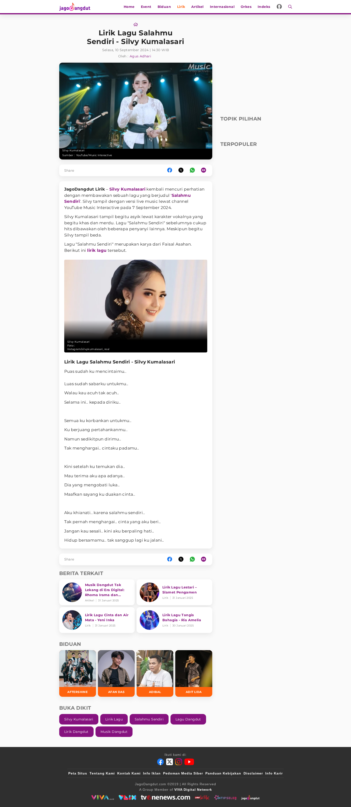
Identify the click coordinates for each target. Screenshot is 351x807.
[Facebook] (160, 761)
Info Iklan (152, 773)
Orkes (246, 7)
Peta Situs (77, 773)
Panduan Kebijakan (223, 773)
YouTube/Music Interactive (94, 155)
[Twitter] (169, 761)
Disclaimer (253, 773)
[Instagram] (178, 761)
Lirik (181, 7)
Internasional (222, 7)
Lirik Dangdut (76, 732)
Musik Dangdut (114, 732)
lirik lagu (96, 250)
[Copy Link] (205, 170)
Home (129, 7)
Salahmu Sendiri (149, 719)
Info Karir (274, 773)
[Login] (279, 6)
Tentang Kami (102, 773)
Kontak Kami (129, 773)
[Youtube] (189, 761)
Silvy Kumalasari (127, 189)
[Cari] (288, 6)
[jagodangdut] (250, 797)
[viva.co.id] (102, 797)
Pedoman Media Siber (183, 773)
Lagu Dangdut (188, 719)
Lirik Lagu (114, 719)
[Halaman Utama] (76, 6)
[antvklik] (202, 797)
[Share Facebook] (169, 170)
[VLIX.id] (127, 797)
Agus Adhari (140, 56)
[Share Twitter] (181, 170)
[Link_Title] (135, 24)
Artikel (197, 7)
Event (146, 7)
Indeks (264, 7)
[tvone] (165, 797)
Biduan (164, 7)
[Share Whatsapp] (192, 170)
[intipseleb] (225, 797)
